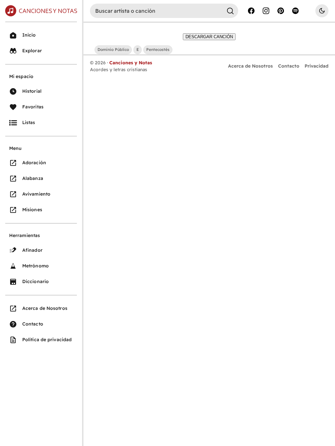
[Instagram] (266, 11)
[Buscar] (230, 10)
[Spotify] (295, 11)
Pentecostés (157, 49)
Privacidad (316, 66)
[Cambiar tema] (321, 10)
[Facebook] (251, 11)
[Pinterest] (281, 11)
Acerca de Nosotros (250, 66)
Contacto (288, 66)
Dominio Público (113, 49)
